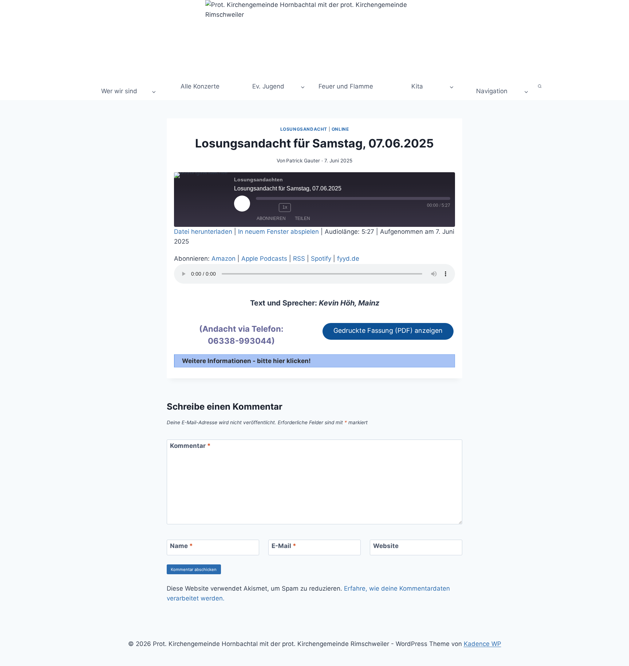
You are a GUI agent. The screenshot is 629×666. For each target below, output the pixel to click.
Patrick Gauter (303, 160)
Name (181, 545)
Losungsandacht (303, 129)
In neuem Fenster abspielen (278, 231)
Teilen (302, 218)
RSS (299, 258)
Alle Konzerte (199, 86)
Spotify (321, 258)
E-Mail (284, 545)
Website (386, 545)
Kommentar (190, 445)
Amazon (223, 258)
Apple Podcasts (264, 258)
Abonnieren (271, 218)
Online (340, 129)
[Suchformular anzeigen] (540, 86)
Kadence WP (482, 643)
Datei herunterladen (203, 231)
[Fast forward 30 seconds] (298, 207)
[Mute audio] (260, 207)
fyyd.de (348, 258)
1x (284, 207)
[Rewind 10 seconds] (271, 207)
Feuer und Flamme (346, 86)
